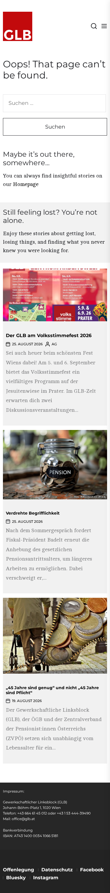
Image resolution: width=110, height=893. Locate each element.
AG (54, 344)
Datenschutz (57, 869)
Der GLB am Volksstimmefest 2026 (49, 335)
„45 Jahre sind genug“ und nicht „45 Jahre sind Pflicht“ (52, 690)
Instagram (45, 877)
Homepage (25, 184)
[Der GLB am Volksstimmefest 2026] (55, 295)
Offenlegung (18, 869)
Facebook (92, 869)
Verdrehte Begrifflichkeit (33, 513)
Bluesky (16, 877)
